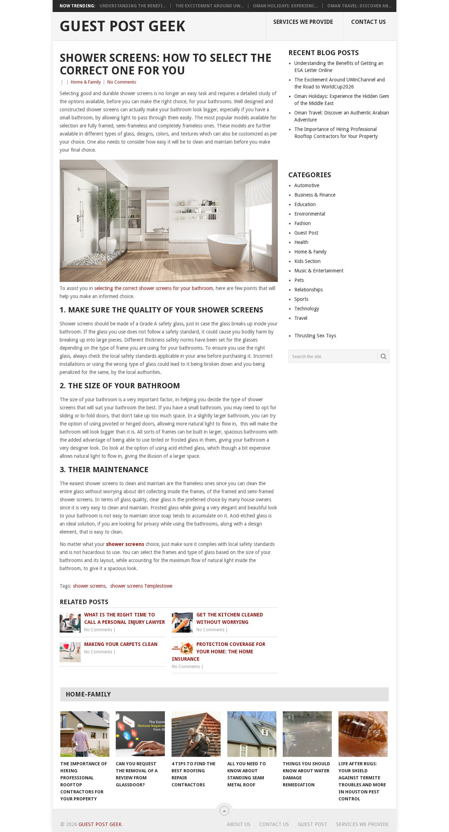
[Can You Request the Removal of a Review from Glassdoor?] (140, 734)
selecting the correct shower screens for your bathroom (153, 288)
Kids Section (307, 261)
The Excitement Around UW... (209, 6)
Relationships (308, 289)
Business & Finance (314, 195)
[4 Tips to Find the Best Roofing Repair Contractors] (196, 734)
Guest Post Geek (122, 26)
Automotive (306, 185)
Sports (301, 299)
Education (305, 204)
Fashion (302, 223)
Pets (299, 280)
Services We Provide (303, 22)
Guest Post (306, 233)
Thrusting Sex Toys (315, 335)
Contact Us (368, 22)
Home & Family (86, 82)
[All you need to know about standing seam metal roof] (251, 734)
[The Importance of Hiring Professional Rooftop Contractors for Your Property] (84, 734)
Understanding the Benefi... (133, 6)
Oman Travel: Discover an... (359, 6)
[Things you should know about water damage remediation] (307, 734)
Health (301, 242)
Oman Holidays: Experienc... (285, 6)
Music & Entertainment (318, 270)
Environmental (309, 214)
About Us (238, 824)
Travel (300, 318)
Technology (306, 308)
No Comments (121, 82)
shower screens (125, 544)
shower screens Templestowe (141, 586)
